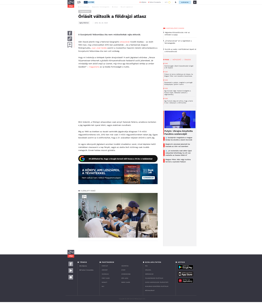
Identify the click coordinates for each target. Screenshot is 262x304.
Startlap (105, 266)
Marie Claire (125, 282)
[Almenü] (79, 2)
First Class (106, 278)
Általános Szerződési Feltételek (156, 286)
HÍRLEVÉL (148, 270)
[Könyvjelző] (70, 45)
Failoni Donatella (155, 2)
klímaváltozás (84, 7)
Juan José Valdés (99, 48)
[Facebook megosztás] (70, 33)
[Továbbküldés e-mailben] (70, 38)
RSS (146, 266)
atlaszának (125, 42)
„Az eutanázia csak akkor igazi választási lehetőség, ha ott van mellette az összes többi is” (178, 153)
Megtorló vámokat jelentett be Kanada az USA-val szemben (177, 145)
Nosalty (104, 282)
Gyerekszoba (125, 274)
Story (123, 270)
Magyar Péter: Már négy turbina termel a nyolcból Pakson (178, 161)
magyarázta (94, 67)
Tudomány (85, 11)
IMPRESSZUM (149, 274)
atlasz (115, 7)
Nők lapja (124, 278)
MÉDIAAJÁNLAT (150, 290)
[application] (118, 215)
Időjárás (143, 2)
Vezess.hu (105, 274)
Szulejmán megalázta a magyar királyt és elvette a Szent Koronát (178, 139)
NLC (103, 286)
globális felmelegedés (101, 7)
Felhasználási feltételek (154, 278)
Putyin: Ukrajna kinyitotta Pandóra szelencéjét (178, 132)
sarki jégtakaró (127, 7)
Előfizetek (185, 2)
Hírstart (105, 270)
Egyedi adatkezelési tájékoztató (156, 282)
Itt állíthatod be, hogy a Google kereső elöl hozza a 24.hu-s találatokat (120, 159)
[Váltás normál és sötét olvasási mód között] (175, 2)
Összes (187, 60)
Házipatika (124, 266)
